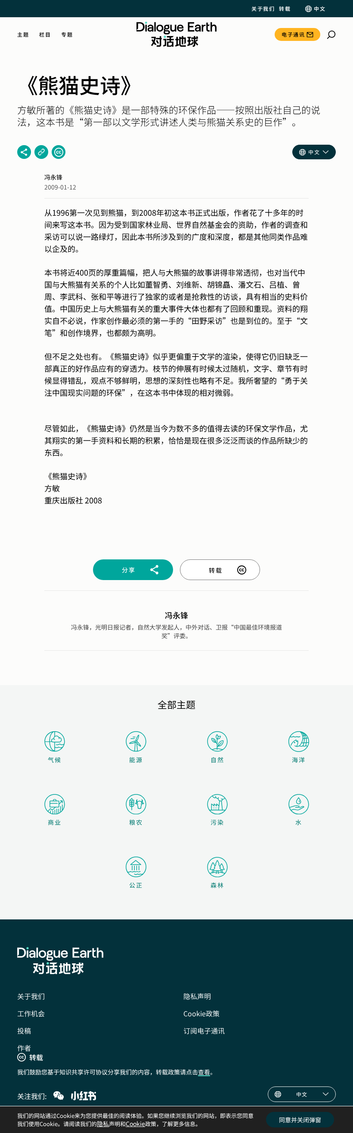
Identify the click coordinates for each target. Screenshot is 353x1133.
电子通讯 (293, 34)
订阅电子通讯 (204, 1030)
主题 (23, 34)
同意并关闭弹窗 (300, 1119)
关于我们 (263, 9)
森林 (217, 885)
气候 (55, 759)
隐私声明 (197, 996)
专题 (67, 34)
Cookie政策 (201, 1013)
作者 (24, 1048)
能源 (136, 759)
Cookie (135, 1123)
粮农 (136, 822)
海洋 (299, 759)
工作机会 (31, 1013)
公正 (136, 885)
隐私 (103, 1123)
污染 (217, 822)
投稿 (24, 1030)
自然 (217, 759)
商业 (55, 822)
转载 (285, 9)
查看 (204, 1072)
